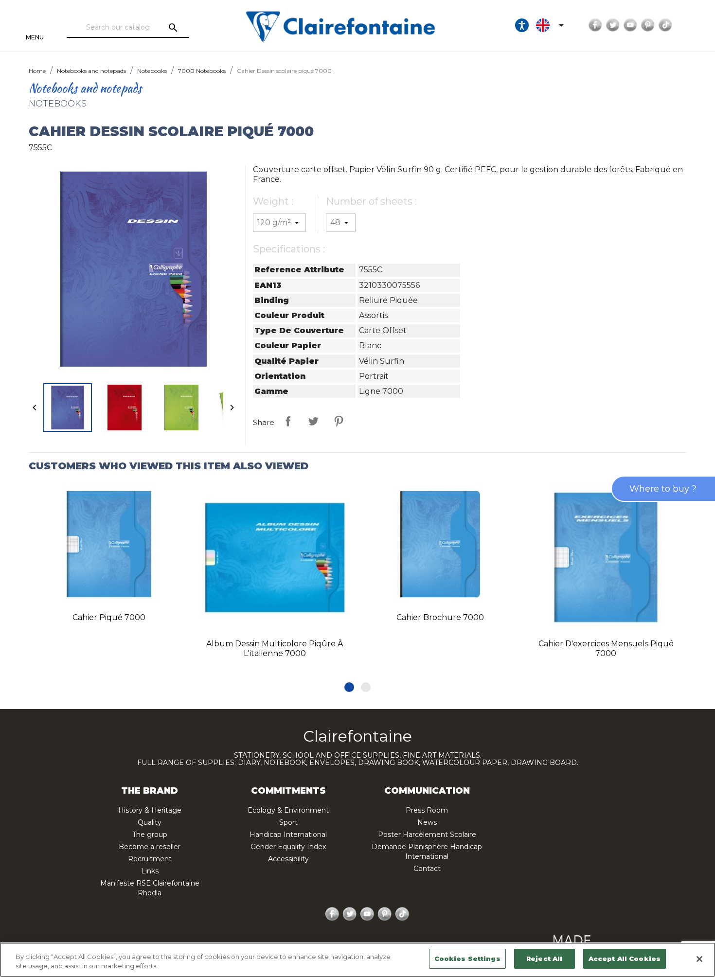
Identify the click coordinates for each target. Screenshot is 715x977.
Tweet (313, 421)
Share (288, 421)
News (427, 822)
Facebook (595, 25)
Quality (149, 822)
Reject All (544, 958)
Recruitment (150, 858)
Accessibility (288, 858)
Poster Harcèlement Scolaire (427, 834)
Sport (288, 822)
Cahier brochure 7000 (440, 617)
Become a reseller (149, 846)
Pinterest (648, 25)
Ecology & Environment (288, 810)
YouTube (630, 25)
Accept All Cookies (625, 958)
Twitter (613, 25)
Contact (427, 868)
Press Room (427, 810)
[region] (357, 959)
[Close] (699, 959)
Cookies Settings (467, 958)
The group (149, 834)
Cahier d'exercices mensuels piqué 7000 (606, 648)
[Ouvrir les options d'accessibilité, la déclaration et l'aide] (522, 25)
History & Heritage (149, 810)
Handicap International (288, 834)
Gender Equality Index (288, 846)
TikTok (665, 25)
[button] (349, 687)
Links (150, 871)
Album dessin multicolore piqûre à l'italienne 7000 (274, 648)
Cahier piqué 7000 (108, 617)
